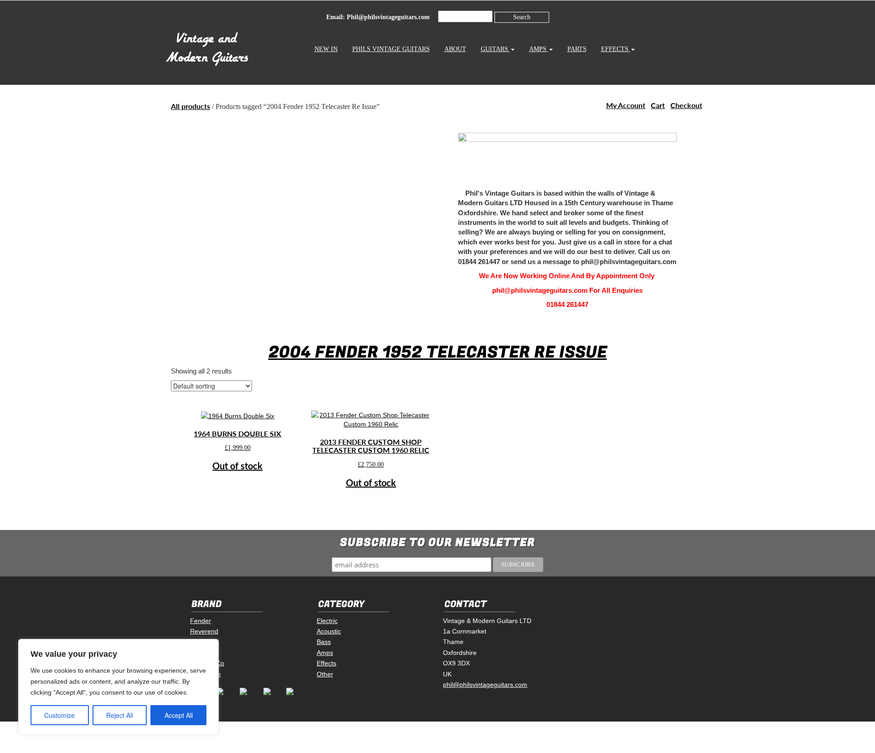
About (455, 49)
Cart (658, 105)
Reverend (204, 631)
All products (190, 106)
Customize (59, 715)
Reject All (119, 715)
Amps (538, 49)
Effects (615, 49)
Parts (577, 49)
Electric (327, 620)
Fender (200, 620)
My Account (625, 105)
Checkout (686, 105)
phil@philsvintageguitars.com (485, 684)
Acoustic (329, 631)
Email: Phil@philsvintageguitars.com (378, 17)
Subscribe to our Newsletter (437, 542)
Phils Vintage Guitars (391, 49)
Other (325, 674)
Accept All (179, 715)
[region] (118, 687)
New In (326, 49)
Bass (324, 641)
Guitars (495, 49)
